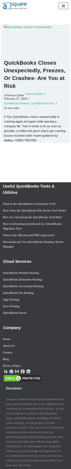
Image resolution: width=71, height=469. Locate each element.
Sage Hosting (11, 299)
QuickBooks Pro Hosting (18, 292)
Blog (6, 359)
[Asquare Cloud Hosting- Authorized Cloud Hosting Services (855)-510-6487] (15, 6)
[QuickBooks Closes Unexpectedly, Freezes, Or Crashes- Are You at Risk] (35, 40)
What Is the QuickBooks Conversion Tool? (29, 203)
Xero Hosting (11, 306)
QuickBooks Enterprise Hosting (22, 279)
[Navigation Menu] (63, 6)
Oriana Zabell (33, 94)
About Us (9, 345)
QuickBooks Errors (43, 103)
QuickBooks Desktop (17, 103)
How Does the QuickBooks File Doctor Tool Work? (34, 210)
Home (6, 339)
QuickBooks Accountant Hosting (23, 286)
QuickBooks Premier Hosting (21, 272)
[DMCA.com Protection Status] (22, 381)
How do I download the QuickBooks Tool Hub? (32, 217)
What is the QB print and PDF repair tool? (28, 235)
